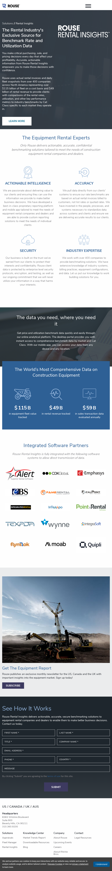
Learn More (17, 121)
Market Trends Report (34, 838)
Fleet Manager (9, 842)
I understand (101, 864)
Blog (25, 847)
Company (59, 833)
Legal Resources (82, 838)
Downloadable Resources (36, 842)
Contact (78, 833)
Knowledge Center (33, 833)
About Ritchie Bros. (61, 853)
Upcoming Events (63, 842)
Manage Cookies (55, 864)
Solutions (7, 23)
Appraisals (7, 838)
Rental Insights (10, 847)
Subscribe (13, 686)
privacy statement (80, 864)
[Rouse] (11, 5)
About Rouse (60, 838)
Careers (58, 847)
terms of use (53, 776)
